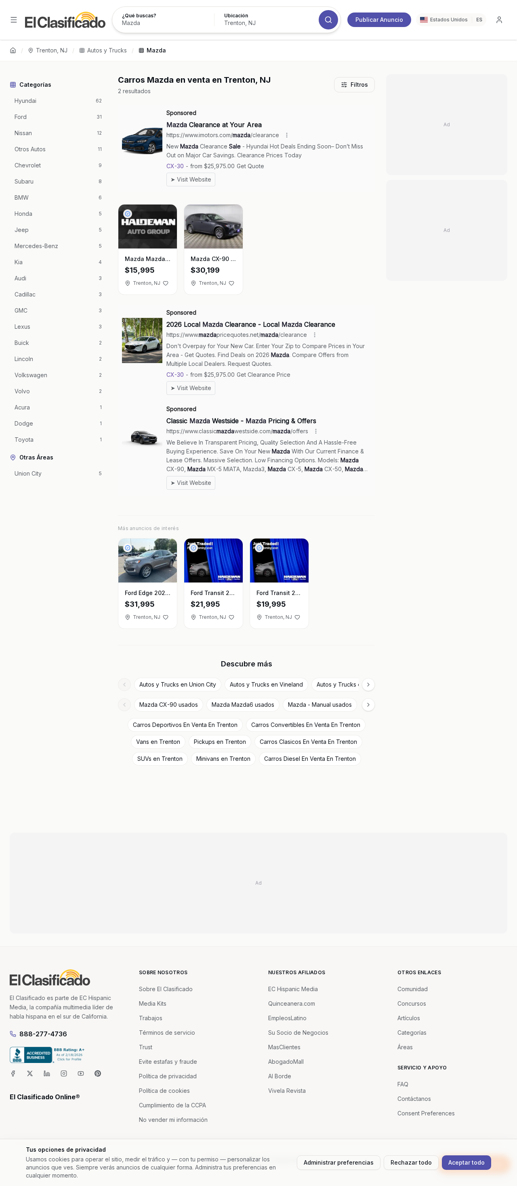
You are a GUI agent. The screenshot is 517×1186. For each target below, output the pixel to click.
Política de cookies (164, 1090)
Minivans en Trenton (223, 758)
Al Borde (279, 1076)
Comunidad (412, 989)
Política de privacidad (168, 1076)
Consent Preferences (426, 1113)
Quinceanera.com (291, 1003)
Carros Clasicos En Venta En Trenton (308, 741)
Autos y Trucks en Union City (177, 684)
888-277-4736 (43, 1034)
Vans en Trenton (158, 741)
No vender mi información (173, 1119)
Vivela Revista (287, 1090)
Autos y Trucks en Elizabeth (354, 684)
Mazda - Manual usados (320, 704)
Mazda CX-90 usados (168, 704)
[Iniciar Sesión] (499, 20)
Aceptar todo (466, 1162)
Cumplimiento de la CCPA (172, 1105)
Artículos (408, 1018)
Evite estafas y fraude (168, 1061)
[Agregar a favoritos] (165, 283)
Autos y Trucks (107, 50)
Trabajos (150, 1018)
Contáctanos (414, 1098)
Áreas (405, 1047)
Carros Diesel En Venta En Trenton (310, 758)
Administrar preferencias (339, 1162)
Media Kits (152, 1003)
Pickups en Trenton (220, 741)
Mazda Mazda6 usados (243, 704)
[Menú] (14, 20)
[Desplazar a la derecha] (368, 684)
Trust (145, 1047)
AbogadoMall (286, 1061)
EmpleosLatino (287, 1018)
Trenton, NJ (51, 50)
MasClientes (284, 1047)
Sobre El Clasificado (166, 989)
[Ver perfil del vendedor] (127, 213)
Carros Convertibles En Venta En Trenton (305, 724)
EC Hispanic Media (293, 989)
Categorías (412, 1032)
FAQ (402, 1084)
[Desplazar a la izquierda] (124, 684)
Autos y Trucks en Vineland (266, 684)
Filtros (359, 84)
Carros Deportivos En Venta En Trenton (185, 724)
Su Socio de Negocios (298, 1032)
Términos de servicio (167, 1032)
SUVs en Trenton (160, 758)
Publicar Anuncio (379, 19)
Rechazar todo (411, 1162)
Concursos (411, 1003)
